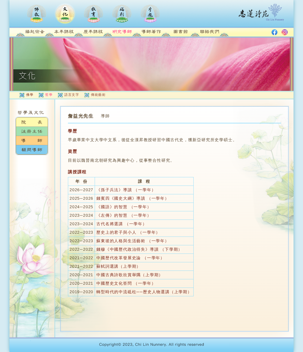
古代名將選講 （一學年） (121, 224)
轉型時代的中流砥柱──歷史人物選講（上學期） (144, 292)
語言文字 (71, 95)
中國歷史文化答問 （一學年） (126, 283)
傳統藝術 (98, 95)
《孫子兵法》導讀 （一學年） (126, 190)
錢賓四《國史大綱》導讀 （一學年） (132, 198)
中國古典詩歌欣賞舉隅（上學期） (129, 275)
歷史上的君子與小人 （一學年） (128, 232)
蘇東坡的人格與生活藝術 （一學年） (132, 241)
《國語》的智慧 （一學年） (123, 207)
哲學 (49, 95)
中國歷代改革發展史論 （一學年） (130, 258)
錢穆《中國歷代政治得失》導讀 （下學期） (139, 249)
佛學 (29, 95)
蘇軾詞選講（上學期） (118, 266)
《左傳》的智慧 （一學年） (123, 215)
